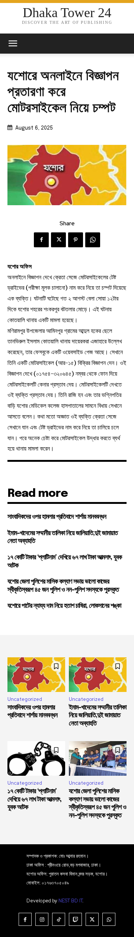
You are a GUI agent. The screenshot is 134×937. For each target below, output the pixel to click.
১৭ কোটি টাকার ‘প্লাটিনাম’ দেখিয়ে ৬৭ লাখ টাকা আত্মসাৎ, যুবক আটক (34, 799)
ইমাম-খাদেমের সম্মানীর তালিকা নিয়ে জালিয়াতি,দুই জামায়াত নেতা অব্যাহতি (97, 715)
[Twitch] (75, 919)
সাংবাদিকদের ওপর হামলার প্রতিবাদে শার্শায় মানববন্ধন (56, 517)
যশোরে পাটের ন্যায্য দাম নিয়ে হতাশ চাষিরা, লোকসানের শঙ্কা (64, 606)
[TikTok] (58, 919)
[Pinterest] (75, 239)
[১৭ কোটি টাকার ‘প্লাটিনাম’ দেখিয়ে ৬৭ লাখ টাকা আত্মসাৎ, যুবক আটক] (36, 758)
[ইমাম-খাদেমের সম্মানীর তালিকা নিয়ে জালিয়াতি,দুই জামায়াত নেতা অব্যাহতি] (98, 674)
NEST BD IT (70, 901)
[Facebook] (41, 239)
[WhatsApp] (92, 239)
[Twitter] (58, 239)
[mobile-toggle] (13, 44)
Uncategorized (24, 699)
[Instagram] (41, 919)
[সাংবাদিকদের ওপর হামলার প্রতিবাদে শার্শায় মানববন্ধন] (36, 674)
